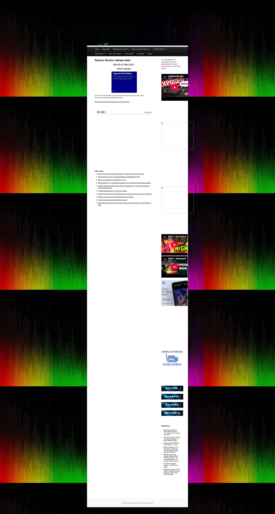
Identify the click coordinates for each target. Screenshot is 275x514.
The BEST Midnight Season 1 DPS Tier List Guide (112, 191)
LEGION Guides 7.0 (159, 49)
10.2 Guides (140, 54)
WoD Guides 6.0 (100, 54)
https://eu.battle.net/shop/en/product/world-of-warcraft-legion (112, 102)
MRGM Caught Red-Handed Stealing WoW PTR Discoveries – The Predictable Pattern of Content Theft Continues (171, 458)
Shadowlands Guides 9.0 (120, 49)
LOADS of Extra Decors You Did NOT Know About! (112, 200)
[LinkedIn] (103, 112)
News (97, 49)
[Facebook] (98, 112)
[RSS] (105, 112)
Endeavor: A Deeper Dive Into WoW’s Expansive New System (116, 197)
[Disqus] (124, 143)
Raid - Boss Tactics (115, 54)
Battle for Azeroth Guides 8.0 (141, 49)
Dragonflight (105, 49)
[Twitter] (100, 112)
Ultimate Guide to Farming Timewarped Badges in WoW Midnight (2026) (119, 177)
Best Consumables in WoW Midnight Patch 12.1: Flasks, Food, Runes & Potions (121, 174)
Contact (149, 54)
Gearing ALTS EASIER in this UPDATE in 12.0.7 (112, 180)
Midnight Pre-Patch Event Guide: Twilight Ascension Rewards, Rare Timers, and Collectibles (125, 194)
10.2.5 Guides (129, 54)
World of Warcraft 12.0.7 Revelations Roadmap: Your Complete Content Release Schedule (124, 183)
